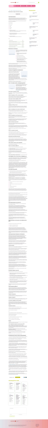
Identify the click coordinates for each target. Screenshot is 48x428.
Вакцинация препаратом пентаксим (12, 88)
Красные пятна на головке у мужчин (36, 23)
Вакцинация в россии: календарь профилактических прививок (25, 397)
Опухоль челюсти (35, 12)
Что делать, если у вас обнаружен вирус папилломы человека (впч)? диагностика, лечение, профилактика (24, 76)
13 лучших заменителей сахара (35, 30)
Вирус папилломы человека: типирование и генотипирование (12, 54)
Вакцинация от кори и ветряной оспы (11, 396)
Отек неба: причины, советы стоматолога (34, 19)
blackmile (13, 2)
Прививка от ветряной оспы (12, 364)
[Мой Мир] (25, 377)
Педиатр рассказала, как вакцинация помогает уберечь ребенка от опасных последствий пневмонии (18, 397)
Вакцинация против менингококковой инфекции (25, 385)
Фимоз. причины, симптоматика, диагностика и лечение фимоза (33, 41)
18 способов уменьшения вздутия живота (35, 34)
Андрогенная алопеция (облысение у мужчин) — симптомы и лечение (33, 16)
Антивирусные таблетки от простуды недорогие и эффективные (33, 26)
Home (9, 10)
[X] (26, 377)
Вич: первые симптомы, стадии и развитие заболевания (33, 38)
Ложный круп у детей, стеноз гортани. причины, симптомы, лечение (33, 45)
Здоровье (12, 10)
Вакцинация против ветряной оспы (11, 384)
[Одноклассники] (24, 377)
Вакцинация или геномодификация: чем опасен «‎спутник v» (18, 384)
